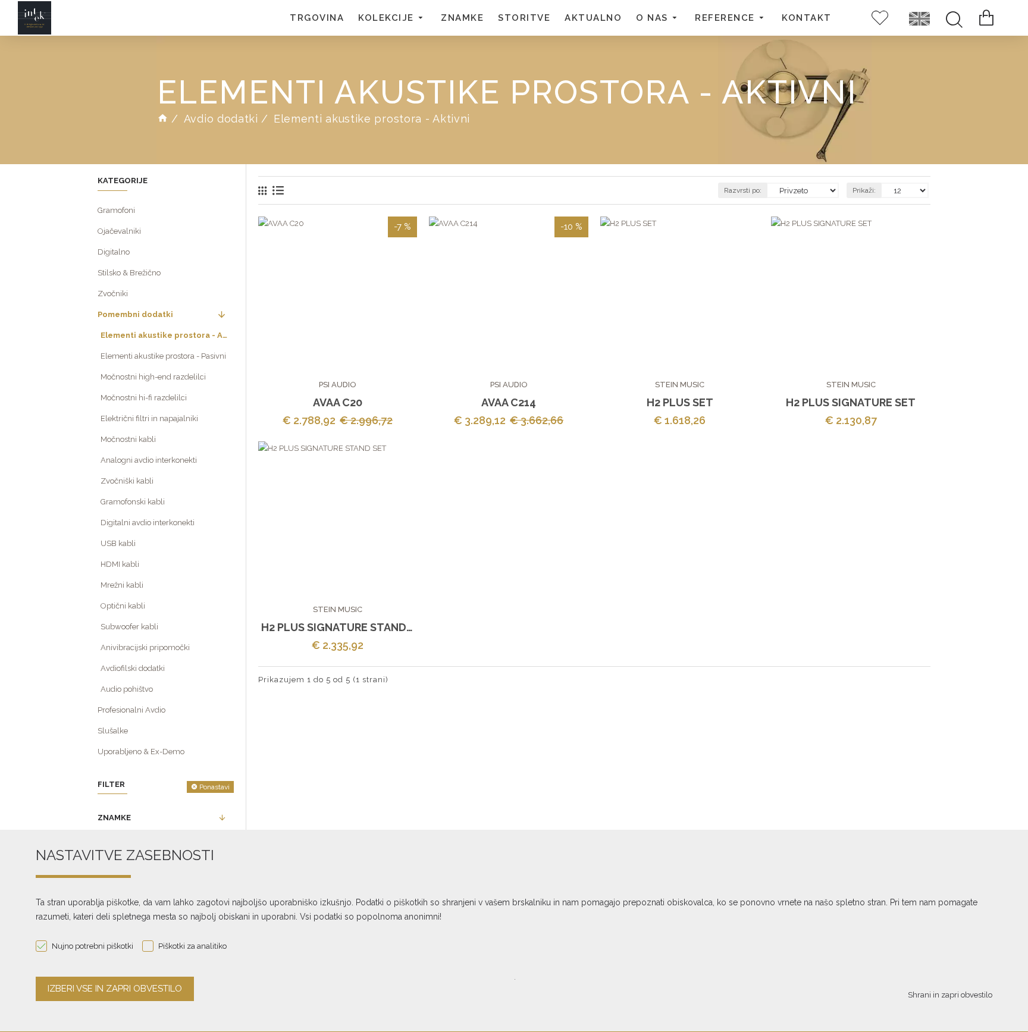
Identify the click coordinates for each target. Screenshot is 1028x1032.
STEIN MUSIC (679, 384)
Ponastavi (214, 787)
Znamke (114, 817)
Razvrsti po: (742, 190)
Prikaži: (864, 190)
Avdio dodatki (221, 118)
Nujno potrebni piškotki (92, 946)
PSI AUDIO (337, 384)
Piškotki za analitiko (192, 946)
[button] (392, 18)
